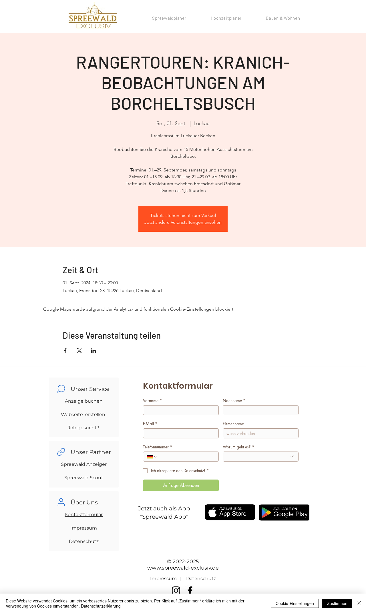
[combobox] (261, 457)
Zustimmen (337, 603)
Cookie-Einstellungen (295, 603)
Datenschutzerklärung (101, 606)
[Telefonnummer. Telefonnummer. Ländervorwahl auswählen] (152, 456)
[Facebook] (190, 590)
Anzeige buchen (84, 401)
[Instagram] (176, 590)
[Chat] (61, 388)
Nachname (234, 400)
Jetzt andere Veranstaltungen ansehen (183, 222)
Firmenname (233, 423)
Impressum (83, 528)
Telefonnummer (157, 446)
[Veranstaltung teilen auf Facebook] (65, 350)
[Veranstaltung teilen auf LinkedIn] (93, 350)
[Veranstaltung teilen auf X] (79, 350)
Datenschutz (84, 541)
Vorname (152, 400)
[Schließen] (359, 603)
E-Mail (150, 423)
